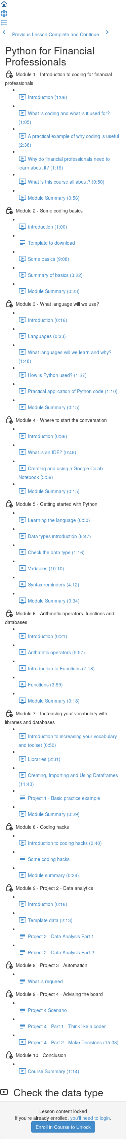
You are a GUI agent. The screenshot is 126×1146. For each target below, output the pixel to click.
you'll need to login (90, 1117)
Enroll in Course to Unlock (63, 1127)
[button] (4, 6)
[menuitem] (4, 15)
